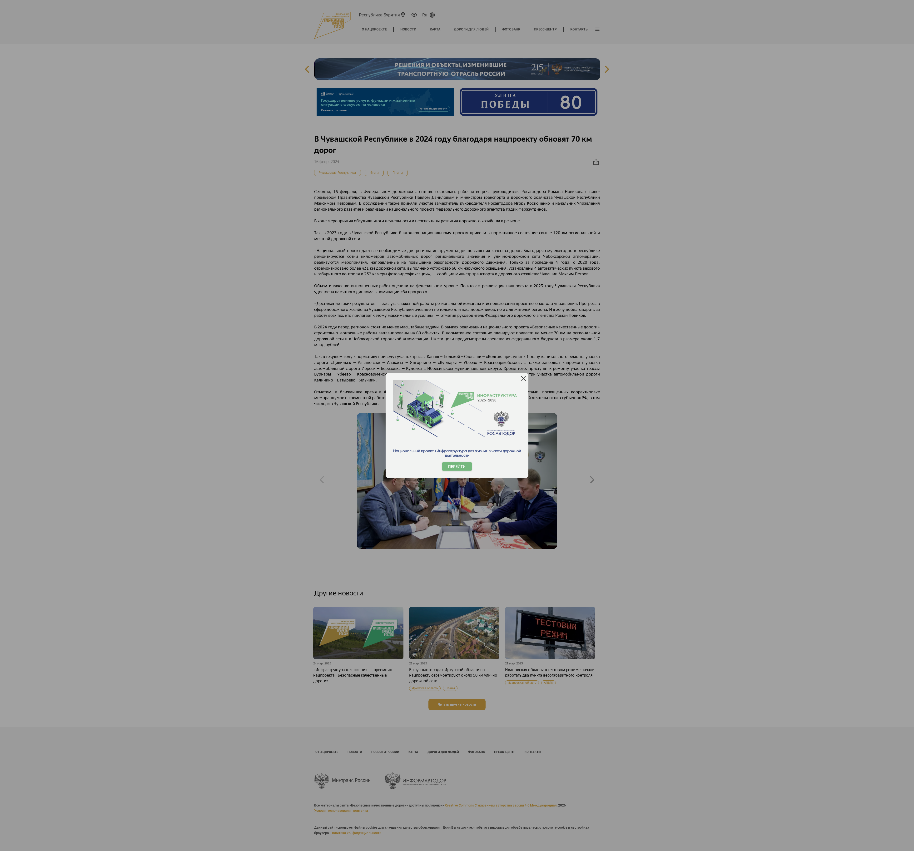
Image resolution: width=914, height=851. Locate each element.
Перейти (457, 466)
